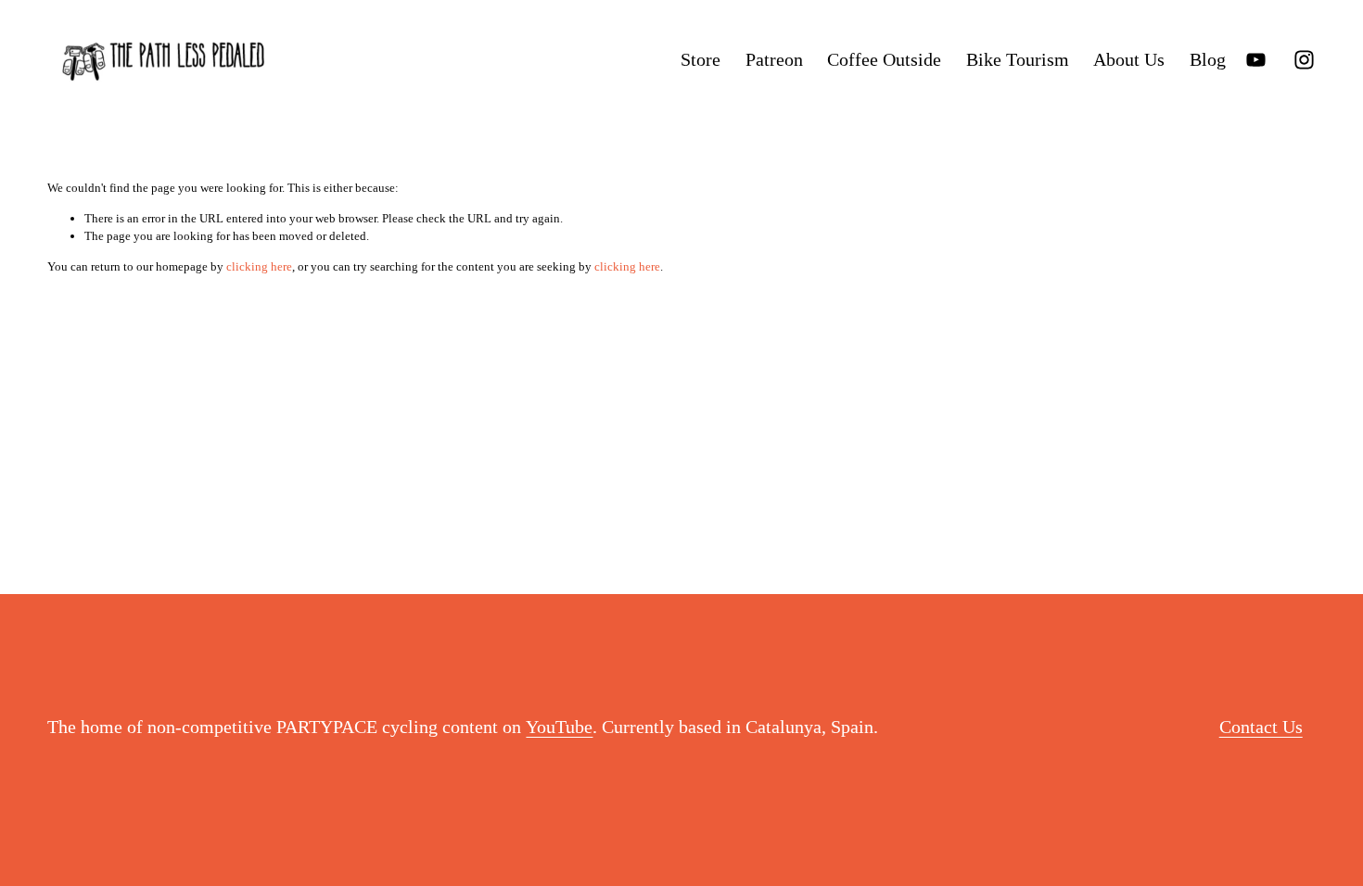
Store (700, 59)
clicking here (259, 266)
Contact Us (1261, 726)
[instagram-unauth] (1304, 59)
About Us (1129, 59)
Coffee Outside (884, 59)
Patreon (774, 59)
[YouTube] (1255, 59)
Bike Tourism (1017, 59)
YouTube (559, 726)
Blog (1208, 59)
